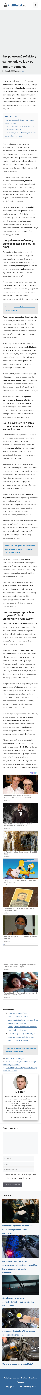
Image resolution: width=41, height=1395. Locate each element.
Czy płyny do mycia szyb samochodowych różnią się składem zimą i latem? (18, 1302)
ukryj (15, 116)
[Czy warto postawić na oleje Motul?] (20, 1349)
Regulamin (33, 1378)
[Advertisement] (20, 32)
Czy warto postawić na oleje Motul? (17, 1364)
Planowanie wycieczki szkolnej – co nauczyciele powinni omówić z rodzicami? (18, 1229)
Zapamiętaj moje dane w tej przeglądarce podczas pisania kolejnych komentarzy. (20, 1176)
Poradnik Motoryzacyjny (15, 1058)
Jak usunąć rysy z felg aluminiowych (21, 1034)
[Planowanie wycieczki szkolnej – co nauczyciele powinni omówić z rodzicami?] (20, 1211)
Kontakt (24, 1378)
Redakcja (20, 1382)
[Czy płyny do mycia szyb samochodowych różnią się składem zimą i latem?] (20, 1285)
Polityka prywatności (11, 1378)
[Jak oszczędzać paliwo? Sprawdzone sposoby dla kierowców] (20, 1318)
